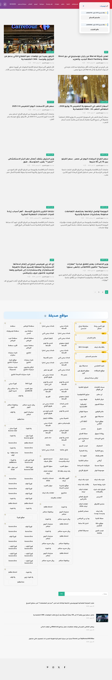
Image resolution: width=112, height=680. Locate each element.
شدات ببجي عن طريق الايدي (48, 376)
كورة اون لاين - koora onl (28, 461)
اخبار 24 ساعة (83, 523)
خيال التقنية (99, 399)
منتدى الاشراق (99, 504)
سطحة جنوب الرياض (28, 346)
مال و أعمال (50, 52)
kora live (12, 479)
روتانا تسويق (99, 434)
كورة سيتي (13, 383)
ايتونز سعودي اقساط (64, 344)
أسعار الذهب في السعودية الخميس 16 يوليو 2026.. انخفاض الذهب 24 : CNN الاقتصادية (83, 107)
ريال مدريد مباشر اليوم (29, 406)
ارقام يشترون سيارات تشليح (29, 368)
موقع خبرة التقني (99, 422)
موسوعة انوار (99, 470)
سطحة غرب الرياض (12, 339)
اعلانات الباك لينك (83, 490)
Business (13, 4)
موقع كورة (21, 517)
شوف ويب (83, 399)
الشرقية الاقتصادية (83, 405)
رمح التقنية (99, 451)
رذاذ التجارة (83, 451)
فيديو (35, 4)
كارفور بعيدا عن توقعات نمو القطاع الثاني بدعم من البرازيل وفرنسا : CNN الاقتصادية (29, 58)
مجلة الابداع (83, 434)
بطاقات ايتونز (48, 418)
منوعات (57, 4)
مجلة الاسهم (99, 404)
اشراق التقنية (83, 387)
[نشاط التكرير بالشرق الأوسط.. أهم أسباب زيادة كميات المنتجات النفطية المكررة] (29, 194)
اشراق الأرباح (83, 470)
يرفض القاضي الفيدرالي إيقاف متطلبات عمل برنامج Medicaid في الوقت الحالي (67, 627)
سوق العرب (64, 466)
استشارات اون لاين (83, 439)
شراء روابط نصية (99, 484)
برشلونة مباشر (48, 512)
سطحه (12, 326)
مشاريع (64, 493)
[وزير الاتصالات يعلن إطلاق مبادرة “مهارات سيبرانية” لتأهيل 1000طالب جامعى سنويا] (83, 247)
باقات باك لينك (83, 484)
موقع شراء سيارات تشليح (13, 361)
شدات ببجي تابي (48, 333)
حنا (64, 445)
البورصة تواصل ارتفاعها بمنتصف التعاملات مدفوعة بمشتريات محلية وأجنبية (86, 213)
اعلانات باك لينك (48, 493)
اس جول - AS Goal (13, 468)
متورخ (99, 429)
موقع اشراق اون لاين (83, 372)
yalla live (20, 419)
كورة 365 (28, 383)
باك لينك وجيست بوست (99, 512)
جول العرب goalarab (29, 389)
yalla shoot (48, 507)
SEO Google (83, 347)
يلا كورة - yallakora (12, 461)
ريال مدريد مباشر (64, 519)
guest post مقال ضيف (48, 460)
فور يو (48, 396)
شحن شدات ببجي (64, 405)
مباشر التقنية (83, 461)
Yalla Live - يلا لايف (12, 454)
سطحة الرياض (28, 326)
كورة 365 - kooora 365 (28, 468)
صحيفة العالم (83, 531)
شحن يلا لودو (64, 411)
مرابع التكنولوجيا (83, 394)
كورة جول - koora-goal (28, 437)
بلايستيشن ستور (64, 423)
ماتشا (48, 445)
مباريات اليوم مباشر (64, 513)
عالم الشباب (91, 338)
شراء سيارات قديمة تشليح (20, 374)
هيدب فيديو (83, 446)
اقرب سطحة (12, 345)
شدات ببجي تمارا (48, 326)
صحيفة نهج (99, 416)
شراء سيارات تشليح (28, 361)
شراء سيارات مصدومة (12, 368)
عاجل (62, 4)
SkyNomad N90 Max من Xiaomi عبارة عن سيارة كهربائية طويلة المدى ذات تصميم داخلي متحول (61, 639)
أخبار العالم (50, 102)
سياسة (42, 4)
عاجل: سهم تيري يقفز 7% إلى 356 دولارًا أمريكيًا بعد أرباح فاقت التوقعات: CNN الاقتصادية (63, 615)
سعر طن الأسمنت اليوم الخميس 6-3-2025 (33, 106)
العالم (30, 4)
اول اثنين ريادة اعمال (99, 327)
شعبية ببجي (64, 418)
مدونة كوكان (83, 411)
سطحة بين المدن (29, 332)
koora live (13, 443)
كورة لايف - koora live (29, 547)
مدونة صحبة (99, 465)
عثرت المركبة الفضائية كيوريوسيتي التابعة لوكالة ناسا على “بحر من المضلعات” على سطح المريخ (60, 603)
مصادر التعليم (83, 511)
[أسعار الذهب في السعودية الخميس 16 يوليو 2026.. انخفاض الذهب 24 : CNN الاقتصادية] (83, 89)
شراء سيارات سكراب (12, 354)
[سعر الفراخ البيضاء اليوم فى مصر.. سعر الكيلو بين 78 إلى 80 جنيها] (83, 142)
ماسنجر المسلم (91, 356)
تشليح (28, 353)
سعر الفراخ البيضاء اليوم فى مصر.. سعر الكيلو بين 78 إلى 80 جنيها (85, 160)
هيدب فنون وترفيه (99, 532)
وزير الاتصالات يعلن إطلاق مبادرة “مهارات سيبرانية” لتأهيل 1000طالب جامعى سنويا (87, 265)
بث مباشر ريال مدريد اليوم (12, 389)
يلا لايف (20, 396)
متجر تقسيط (48, 358)
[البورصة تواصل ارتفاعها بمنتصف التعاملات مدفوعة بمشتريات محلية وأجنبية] (83, 194)
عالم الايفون (99, 411)
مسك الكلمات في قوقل (99, 388)
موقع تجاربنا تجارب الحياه (64, 487)
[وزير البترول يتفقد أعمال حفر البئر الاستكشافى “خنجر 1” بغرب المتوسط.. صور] (29, 142)
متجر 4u (64, 375)
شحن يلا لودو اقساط (48, 344)
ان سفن (99, 394)
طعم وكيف (99, 456)
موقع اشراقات (99, 371)
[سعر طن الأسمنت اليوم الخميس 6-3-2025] (29, 89)
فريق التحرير (99, 63)
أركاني (99, 461)
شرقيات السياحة (83, 465)
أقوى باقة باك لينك (64, 479)
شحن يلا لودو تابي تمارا (48, 383)
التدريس (99, 497)
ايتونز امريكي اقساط (48, 390)
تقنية (68, 4)
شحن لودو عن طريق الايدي (48, 412)
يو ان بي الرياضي (83, 518)
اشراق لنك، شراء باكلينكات (99, 490)
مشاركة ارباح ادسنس (83, 327)
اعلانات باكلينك (56, 498)
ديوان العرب (48, 486)
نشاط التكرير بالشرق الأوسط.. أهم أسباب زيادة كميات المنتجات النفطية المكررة (30, 213)
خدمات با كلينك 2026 (48, 479)
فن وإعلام (75, 4)
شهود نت (83, 456)
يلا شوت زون (28, 577)
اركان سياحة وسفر (91, 378)
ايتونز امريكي (48, 338)
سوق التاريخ (48, 466)
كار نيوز (83, 416)
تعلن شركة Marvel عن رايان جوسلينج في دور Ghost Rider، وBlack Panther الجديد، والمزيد (83, 58)
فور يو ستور (48, 370)
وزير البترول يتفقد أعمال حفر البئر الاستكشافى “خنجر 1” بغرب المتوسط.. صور (31, 160)
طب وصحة (49, 4)
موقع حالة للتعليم (99, 524)
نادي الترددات (99, 438)
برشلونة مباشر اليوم (12, 406)
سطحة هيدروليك (12, 331)
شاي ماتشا (64, 450)
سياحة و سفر (22, 4)
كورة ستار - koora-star (12, 429)
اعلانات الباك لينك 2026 (83, 505)
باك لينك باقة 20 (64, 471)
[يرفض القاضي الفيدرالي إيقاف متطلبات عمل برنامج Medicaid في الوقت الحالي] (102, 630)
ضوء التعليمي (99, 366)
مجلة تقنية (99, 518)
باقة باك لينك (99, 347)
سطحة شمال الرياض (29, 339)
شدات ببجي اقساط (64, 327)
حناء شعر (48, 438)
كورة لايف (28, 484)
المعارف (99, 446)
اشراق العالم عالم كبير (83, 498)
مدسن (83, 429)
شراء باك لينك (99, 480)
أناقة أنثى (83, 421)
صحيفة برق (83, 366)
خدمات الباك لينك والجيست (64, 460)
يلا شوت (64, 507)
